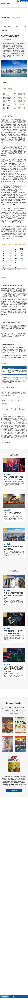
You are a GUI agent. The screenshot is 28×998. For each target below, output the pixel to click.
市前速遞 (4, 404)
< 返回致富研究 (5, 442)
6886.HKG (12, 400)
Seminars (14, 790)
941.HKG (20, 400)
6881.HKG (5, 400)
